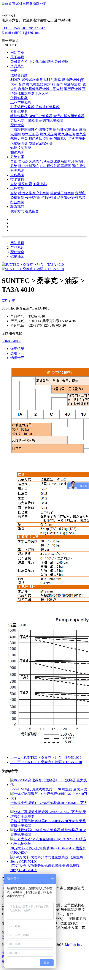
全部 (13, 71)
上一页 (45, 757)
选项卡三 (17, 358)
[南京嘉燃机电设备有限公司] (44, 4)
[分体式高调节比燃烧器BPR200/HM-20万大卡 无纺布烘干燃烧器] (48, 816)
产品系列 (17, 247)
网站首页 (17, 52)
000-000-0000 (11, 341)
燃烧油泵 (17, 256)
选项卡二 (17, 353)
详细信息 (17, 349)
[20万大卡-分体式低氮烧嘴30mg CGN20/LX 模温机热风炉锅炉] (48, 843)
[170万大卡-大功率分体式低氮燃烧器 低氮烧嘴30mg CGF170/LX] (48, 861)
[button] (63, 888)
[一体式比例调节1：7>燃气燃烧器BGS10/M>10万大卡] (48, 798)
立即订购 (9, 300)
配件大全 (17, 252)
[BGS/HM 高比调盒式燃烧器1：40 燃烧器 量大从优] (48, 785)
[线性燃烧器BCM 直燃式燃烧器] (35, 830)
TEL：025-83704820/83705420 (24, 28)
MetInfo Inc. (73, 944)
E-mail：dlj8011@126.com (21, 33)
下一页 (46, 762)
